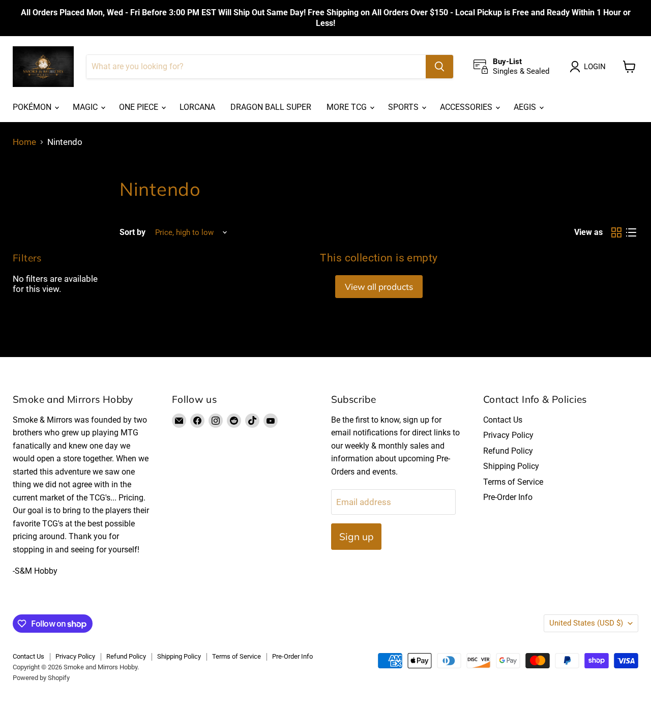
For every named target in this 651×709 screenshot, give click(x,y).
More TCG (348, 107)
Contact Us (502, 420)
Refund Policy (508, 451)
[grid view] (616, 232)
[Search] (439, 66)
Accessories (467, 107)
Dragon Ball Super (270, 107)
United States (586, 623)
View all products (379, 286)
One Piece (139, 107)
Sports (404, 107)
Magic (86, 107)
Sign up (356, 536)
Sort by (132, 232)
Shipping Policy (511, 466)
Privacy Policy (508, 435)
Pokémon (33, 107)
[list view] (631, 232)
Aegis (526, 107)
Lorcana (197, 107)
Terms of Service (513, 482)
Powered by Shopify (41, 678)
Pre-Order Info (507, 497)
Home (24, 142)
